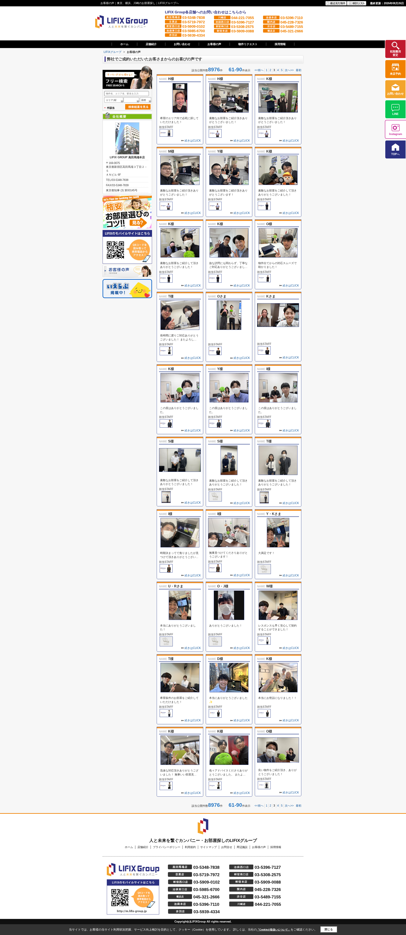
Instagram (395, 134)
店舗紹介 (151, 44)
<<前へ (259, 70)
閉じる (329, 929)
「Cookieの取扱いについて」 (274, 929)
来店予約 (395, 73)
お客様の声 (214, 44)
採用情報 (280, 44)
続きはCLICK (193, 140)
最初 (298, 70)
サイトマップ (208, 847)
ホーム (124, 44)
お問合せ (226, 847)
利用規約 (190, 847)
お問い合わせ (182, 44)
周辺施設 (242, 847)
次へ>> (289, 70)
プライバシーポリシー (166, 847)
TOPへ (395, 154)
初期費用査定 (395, 53)
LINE (395, 114)
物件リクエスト (248, 44)
